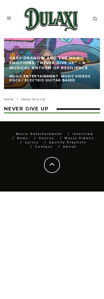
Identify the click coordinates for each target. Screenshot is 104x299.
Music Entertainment (39, 134)
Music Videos (79, 138)
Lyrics (32, 142)
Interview (83, 134)
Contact (44, 146)
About (69, 146)
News (22, 138)
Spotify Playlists (67, 142)
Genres (46, 138)
